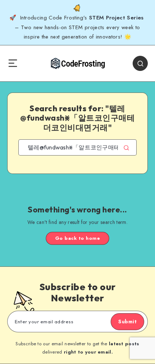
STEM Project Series (117, 18)
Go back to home (77, 238)
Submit (127, 321)
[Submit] (126, 147)
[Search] (140, 63)
